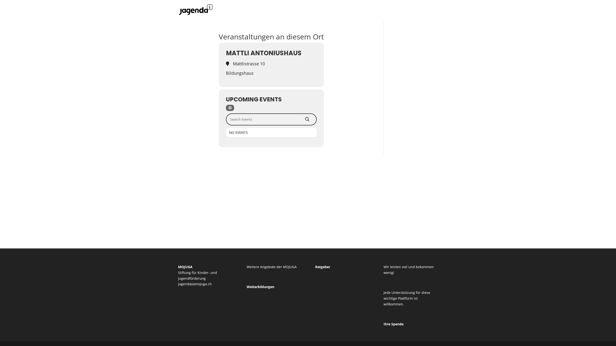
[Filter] (230, 108)
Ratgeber (322, 267)
